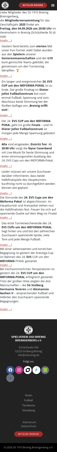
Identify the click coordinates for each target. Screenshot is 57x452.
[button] (52, 5)
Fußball (28, 400)
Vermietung (28, 410)
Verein (28, 395)
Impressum (29, 422)
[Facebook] (10, 370)
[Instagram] (19, 370)
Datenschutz (28, 426)
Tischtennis (28, 405)
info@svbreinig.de (28, 355)
